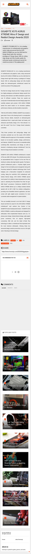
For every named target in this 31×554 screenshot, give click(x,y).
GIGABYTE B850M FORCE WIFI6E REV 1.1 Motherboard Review (14, 347)
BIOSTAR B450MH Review (14, 485)
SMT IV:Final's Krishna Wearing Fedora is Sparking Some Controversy (14, 463)
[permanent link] (12, 40)
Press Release (8, 28)
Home (2, 28)
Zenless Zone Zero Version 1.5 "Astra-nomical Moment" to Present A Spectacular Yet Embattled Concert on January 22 (15, 499)
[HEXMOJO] (13, 5)
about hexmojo (19, 539)
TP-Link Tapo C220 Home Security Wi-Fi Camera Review (14, 424)
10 (5, 517)
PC (13, 28)
